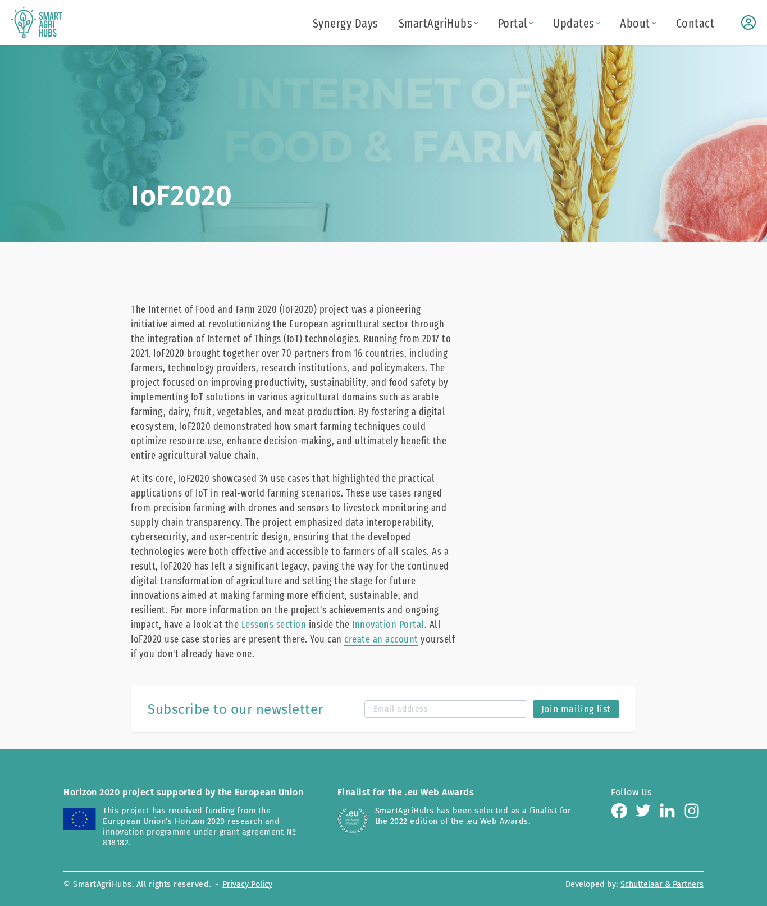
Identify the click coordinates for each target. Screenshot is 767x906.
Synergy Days (345, 23)
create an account (381, 639)
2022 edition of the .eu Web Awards (459, 821)
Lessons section (274, 624)
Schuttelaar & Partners (662, 884)
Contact (695, 23)
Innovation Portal (388, 624)
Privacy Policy (247, 884)
